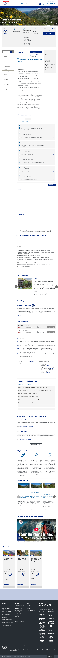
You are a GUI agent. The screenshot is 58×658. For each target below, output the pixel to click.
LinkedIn (50, 605)
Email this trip (37, 54)
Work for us (29, 608)
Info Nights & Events (18, 608)
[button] (49, 21)
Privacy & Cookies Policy (19, 621)
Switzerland (50, 494)
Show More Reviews (35, 444)
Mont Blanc (26, 490)
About (38, 6)
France (44, 494)
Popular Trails (27, 6)
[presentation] (16, 286)
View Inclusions (49, 30)
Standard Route (21, 119)
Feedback (16, 618)
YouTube (48, 605)
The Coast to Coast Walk (6, 625)
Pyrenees (37, 492)
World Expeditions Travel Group (46, 609)
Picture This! (45, 493)
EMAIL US (46, 4)
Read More (20, 111)
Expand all (21, 121)
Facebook (43, 605)
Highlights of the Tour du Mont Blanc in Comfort (27, 238)
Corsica (37, 491)
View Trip (5, 584)
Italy (47, 494)
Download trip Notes (36, 52)
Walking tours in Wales (6, 620)
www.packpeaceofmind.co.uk (12, 650)
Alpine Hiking (20, 490)
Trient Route (28, 119)
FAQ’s (16, 607)
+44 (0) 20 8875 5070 (49, 4)
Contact (53, 1)
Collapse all (28, 121)
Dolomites (33, 492)
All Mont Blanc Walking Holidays (25, 115)
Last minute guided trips (19, 605)
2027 (33, 6)
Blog (50, 1)
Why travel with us (30, 607)
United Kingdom (13, 6)
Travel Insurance (18, 619)
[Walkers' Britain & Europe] (6, 2)
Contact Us (29, 605)
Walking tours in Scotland (7, 619)
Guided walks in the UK (6, 617)
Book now (48, 33)
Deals (48, 1)
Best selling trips (18, 613)
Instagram (45, 605)
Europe (20, 6)
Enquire (50, 327)
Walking (5, 6)
